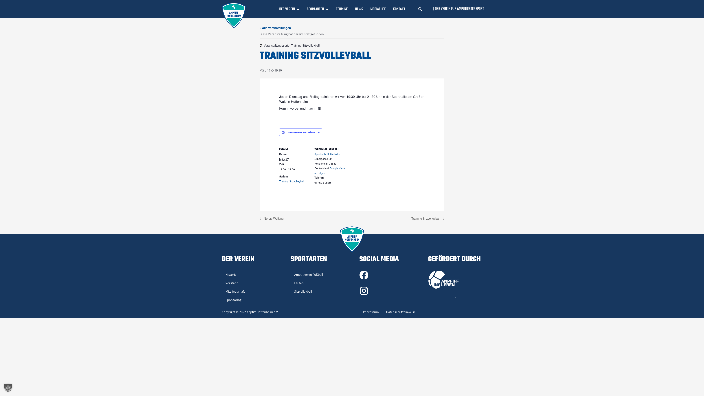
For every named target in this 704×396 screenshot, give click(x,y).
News (359, 9)
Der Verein (287, 9)
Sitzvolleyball (303, 291)
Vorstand (231, 283)
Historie (230, 275)
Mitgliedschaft (235, 291)
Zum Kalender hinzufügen (301, 132)
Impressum (371, 312)
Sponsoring (233, 300)
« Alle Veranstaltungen (275, 28)
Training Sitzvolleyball (291, 181)
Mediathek (378, 9)
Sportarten (315, 9)
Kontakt (399, 9)
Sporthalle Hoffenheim (327, 154)
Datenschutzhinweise (401, 312)
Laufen (299, 283)
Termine (342, 9)
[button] (420, 9)
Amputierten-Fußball (308, 275)
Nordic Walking (273, 218)
